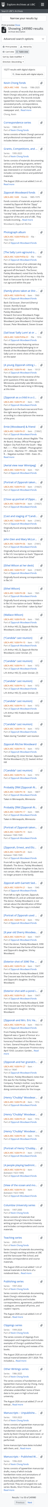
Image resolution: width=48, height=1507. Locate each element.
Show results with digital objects (29, 74)
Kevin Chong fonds (15, 82)
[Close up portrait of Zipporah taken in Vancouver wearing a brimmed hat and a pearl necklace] (21, 499)
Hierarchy (27, 46)
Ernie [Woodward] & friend (19, 426)
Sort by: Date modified (12, 57)
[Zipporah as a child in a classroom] (21, 397)
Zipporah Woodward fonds (19, 192)
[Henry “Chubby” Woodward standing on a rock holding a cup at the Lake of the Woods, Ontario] (21, 1131)
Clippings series (13, 1325)
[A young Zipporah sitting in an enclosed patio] (21, 365)
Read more (26, 110)
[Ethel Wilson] (12, 588)
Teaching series (13, 1237)
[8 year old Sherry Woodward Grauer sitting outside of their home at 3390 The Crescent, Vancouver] (21, 932)
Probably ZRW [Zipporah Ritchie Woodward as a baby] (21, 787)
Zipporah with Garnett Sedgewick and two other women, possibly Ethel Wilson (21, 883)
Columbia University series (19, 1205)
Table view (23, 52)
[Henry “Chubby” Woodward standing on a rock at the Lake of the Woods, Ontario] (21, 1114)
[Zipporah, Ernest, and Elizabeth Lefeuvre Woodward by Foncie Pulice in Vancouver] (21, 847)
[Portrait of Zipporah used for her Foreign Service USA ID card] (21, 915)
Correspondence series (17, 122)
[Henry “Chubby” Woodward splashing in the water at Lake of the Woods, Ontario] (21, 1097)
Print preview (11, 46)
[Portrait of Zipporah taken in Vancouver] (21, 827)
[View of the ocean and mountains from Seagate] (21, 1185)
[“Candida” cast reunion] (18, 638)
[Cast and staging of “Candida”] (21, 516)
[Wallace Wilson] (13, 614)
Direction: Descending (12, 62)
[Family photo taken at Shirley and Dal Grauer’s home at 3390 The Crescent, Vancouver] (21, 290)
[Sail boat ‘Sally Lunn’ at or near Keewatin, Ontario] (21, 332)
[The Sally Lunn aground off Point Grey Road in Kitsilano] (21, 252)
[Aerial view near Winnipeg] (20, 465)
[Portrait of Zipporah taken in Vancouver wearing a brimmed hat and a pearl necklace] (21, 482)
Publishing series (14, 1281)
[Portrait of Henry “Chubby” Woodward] (21, 1148)
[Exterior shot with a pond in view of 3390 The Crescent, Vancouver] (21, 991)
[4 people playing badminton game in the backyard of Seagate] (21, 1165)
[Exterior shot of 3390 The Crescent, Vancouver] (21, 961)
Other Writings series (16, 1369)
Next (30, 1502)
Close (17, 25)
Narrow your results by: (24, 18)
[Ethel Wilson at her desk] (19, 565)
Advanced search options (19, 39)
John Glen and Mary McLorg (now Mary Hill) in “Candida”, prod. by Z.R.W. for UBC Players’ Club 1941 (21, 539)
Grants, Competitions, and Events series (21, 148)
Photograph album (15, 232)
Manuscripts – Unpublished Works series (21, 1412)
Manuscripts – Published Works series (21, 1456)
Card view (9, 52)
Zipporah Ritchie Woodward (20, 744)
